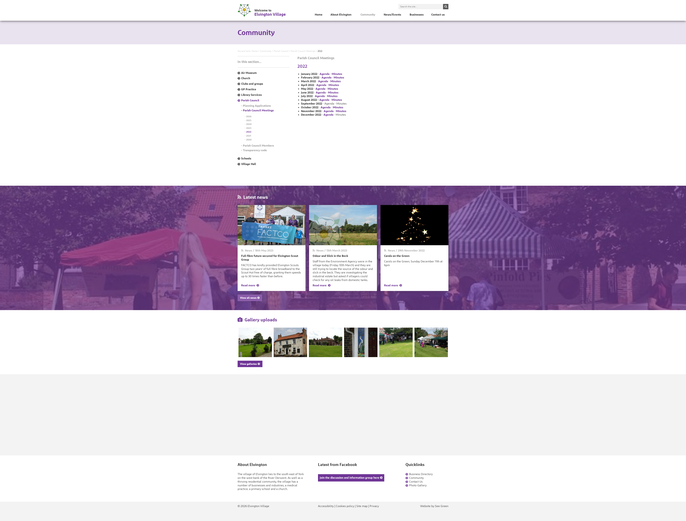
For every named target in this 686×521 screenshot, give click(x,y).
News (247, 250)
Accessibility (326, 506)
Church (245, 78)
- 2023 (248, 128)
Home (318, 14)
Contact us (438, 14)
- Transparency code (254, 150)
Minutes (337, 74)
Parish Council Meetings (303, 51)
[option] (255, 342)
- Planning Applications (256, 105)
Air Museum (249, 73)
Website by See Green (434, 506)
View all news (248, 297)
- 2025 (248, 120)
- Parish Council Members (257, 145)
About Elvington (340, 14)
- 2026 (248, 116)
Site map (361, 506)
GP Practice (248, 89)
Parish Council (281, 51)
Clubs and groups (252, 83)
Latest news (254, 197)
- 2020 (248, 139)
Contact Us (416, 481)
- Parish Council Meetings (257, 110)
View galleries (249, 363)
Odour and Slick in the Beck (330, 256)
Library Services (251, 95)
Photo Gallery (418, 485)
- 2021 (248, 135)
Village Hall (248, 164)
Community (368, 14)
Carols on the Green (396, 256)
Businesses (417, 14)
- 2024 (248, 124)
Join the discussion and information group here (350, 477)
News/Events (392, 14)
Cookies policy (345, 506)
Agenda (324, 74)
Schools (246, 158)
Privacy (374, 506)
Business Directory (421, 474)
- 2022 (248, 131)
